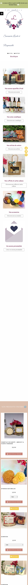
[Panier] (26, 151)
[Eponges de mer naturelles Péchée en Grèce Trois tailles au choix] (14, 472)
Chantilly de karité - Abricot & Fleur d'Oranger (12, 442)
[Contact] (26, 154)
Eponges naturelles (8, 488)
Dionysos (4, 536)
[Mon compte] (26, 148)
